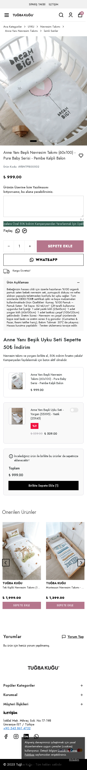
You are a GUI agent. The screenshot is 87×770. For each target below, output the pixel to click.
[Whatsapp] (36, 736)
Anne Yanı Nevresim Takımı (21, 31)
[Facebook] (5, 736)
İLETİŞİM (53, 4)
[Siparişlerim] (70, 15)
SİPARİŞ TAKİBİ (37, 4)
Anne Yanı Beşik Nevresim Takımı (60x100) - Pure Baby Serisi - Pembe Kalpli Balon (48, 378)
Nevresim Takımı (50, 27)
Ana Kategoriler (12, 27)
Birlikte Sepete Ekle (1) (43, 485)
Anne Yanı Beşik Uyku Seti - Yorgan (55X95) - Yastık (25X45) (47, 414)
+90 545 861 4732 (17, 728)
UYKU (31, 27)
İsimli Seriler (51, 31)
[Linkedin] (26, 736)
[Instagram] (16, 736)
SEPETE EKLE (60, 246)
